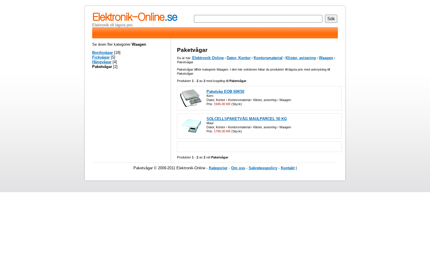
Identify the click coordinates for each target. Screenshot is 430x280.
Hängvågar (101, 62)
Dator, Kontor (239, 58)
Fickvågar (101, 57)
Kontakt (288, 168)
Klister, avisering (300, 58)
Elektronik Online (208, 58)
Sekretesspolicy (263, 168)
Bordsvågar (102, 52)
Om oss (238, 168)
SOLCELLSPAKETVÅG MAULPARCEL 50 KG (247, 119)
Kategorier (218, 168)
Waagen (326, 58)
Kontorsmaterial (268, 58)
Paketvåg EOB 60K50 (225, 91)
